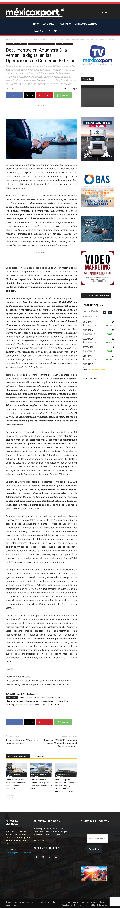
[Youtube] (112, 13)
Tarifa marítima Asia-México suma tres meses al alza (22, 742)
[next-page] (12, 797)
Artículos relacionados (18, 756)
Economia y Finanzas (36, 44)
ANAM (21, 697)
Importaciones (47, 701)
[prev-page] (8, 797)
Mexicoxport (35, 704)
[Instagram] (106, 13)
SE (51, 704)
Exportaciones (32, 701)
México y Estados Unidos (17, 704)
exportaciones (49, 44)
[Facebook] (102, 13)
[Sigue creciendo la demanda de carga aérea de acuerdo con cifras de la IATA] (41, 770)
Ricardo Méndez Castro (26, 694)
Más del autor (38, 756)
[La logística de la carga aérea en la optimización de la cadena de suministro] (16, 770)
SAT (45, 704)
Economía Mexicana (15, 701)
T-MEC (57, 704)
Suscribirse (94, 849)
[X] (109, 13)
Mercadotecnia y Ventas (65, 44)
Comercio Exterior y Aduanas (25, 39)
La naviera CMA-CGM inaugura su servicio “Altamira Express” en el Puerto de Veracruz (60, 743)
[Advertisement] (41, 111)
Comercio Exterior (55, 697)
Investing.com (98, 370)
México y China (62, 701)
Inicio (8, 39)
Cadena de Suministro (36, 697)
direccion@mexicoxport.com (18, 852)
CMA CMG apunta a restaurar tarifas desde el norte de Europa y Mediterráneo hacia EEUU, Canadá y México (65, 786)
